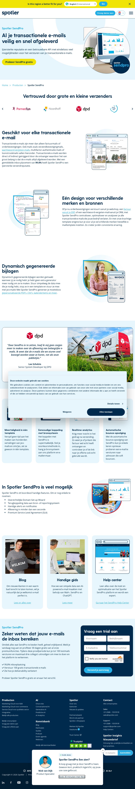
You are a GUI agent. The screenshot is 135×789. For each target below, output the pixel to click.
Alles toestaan (105, 412)
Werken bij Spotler (76, 726)
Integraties (6, 712)
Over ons (73, 703)
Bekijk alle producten (10, 715)
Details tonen (113, 404)
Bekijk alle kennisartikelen (46, 745)
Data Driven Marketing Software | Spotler (10, 13)
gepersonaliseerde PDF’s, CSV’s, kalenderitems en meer (29, 292)
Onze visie (40, 703)
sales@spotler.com (110, 715)
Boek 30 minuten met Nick (72, 776)
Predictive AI (40, 712)
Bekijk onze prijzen (9, 721)
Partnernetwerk (75, 715)
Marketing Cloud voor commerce (15, 706)
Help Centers (108, 729)
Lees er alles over (22, 602)
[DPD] (52, 109)
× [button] (103, 750)
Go (103, 3)
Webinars (39, 739)
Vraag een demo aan (10, 724)
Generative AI (41, 709)
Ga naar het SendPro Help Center (112, 602)
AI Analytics (40, 715)
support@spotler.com (111, 726)
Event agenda (41, 736)
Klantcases (40, 728)
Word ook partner (76, 718)
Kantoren (73, 706)
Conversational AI (43, 706)
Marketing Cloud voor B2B (12, 703)
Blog (37, 725)
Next (132, 109)
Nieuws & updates (76, 709)
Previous (2, 109)
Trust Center (74, 735)
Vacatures (74, 729)
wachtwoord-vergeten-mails (16, 149)
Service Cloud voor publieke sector (15, 709)
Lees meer (67, 602)
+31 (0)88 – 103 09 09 (111, 723)
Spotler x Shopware (77, 721)
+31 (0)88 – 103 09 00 (111, 712)
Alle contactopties (110, 703)
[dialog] (67, 767)
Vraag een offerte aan (10, 727)
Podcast (39, 733)
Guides (38, 731)
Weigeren (67, 412)
